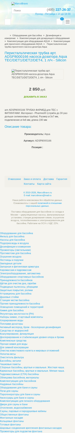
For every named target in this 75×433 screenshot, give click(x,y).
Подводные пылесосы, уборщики (19, 286)
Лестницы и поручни (11, 260)
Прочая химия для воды (13, 344)
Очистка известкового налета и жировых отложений (29, 350)
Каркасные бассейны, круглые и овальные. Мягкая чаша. (32, 370)
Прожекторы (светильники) (15, 250)
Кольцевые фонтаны (12, 421)
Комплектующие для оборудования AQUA (28, 41)
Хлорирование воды (11, 320)
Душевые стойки (9, 297)
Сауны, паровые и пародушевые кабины (23, 411)
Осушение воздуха (10, 256)
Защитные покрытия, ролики (16, 290)
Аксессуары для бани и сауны (17, 397)
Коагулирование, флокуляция (17, 333)
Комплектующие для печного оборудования (25, 401)
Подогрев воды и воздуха (14, 243)
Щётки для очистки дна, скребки (18, 283)
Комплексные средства (13, 340)
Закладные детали (10, 263)
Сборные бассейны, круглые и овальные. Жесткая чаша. (32, 367)
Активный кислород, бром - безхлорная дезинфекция (30, 327)
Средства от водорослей (14, 330)
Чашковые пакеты (10, 364)
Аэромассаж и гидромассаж (15, 270)
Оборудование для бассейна (27, 35)
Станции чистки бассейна (14, 300)
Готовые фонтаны (10, 424)
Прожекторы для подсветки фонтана (21, 431)
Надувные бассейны (11, 384)
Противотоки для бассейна (15, 253)
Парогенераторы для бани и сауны (20, 394)
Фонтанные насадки (11, 417)
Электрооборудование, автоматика (20, 273)
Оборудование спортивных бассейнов (22, 276)
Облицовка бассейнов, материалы (19, 377)
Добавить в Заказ (35, 97)
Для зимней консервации (14, 347)
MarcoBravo (6, 35)
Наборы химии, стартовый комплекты (21, 317)
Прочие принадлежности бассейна (20, 303)
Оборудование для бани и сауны (18, 387)
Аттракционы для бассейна (15, 293)
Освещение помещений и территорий (21, 307)
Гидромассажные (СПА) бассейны (19, 374)
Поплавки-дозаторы (11, 323)
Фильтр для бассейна (12, 236)
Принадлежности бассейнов (16, 280)
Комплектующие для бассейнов (18, 381)
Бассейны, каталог (10, 360)
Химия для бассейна (12, 310)
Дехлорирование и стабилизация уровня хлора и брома (32, 337)
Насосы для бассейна (12, 239)
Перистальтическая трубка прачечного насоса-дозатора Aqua (36, 45)
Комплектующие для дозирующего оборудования (45, 38)
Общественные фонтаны (14, 414)
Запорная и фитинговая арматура (19, 266)
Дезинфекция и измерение (15, 246)
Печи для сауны (9, 391)
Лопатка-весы (8, 354)
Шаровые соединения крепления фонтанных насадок (31, 428)
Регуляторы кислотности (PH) (17, 313)
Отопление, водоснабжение (16, 407)
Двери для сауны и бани (14, 404)
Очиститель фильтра (12, 357)
